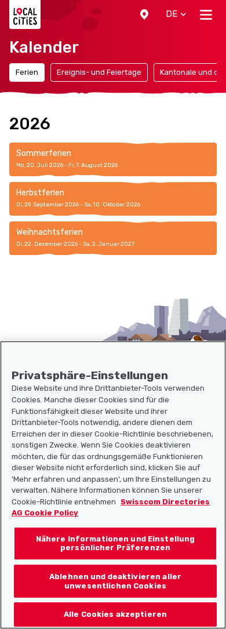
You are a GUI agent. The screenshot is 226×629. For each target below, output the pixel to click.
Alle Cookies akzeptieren (115, 614)
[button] (144, 14)
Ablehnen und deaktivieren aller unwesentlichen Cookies (115, 581)
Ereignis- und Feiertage (99, 72)
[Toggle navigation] (206, 14)
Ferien (27, 72)
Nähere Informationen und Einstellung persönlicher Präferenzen (115, 543)
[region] (113, 485)
